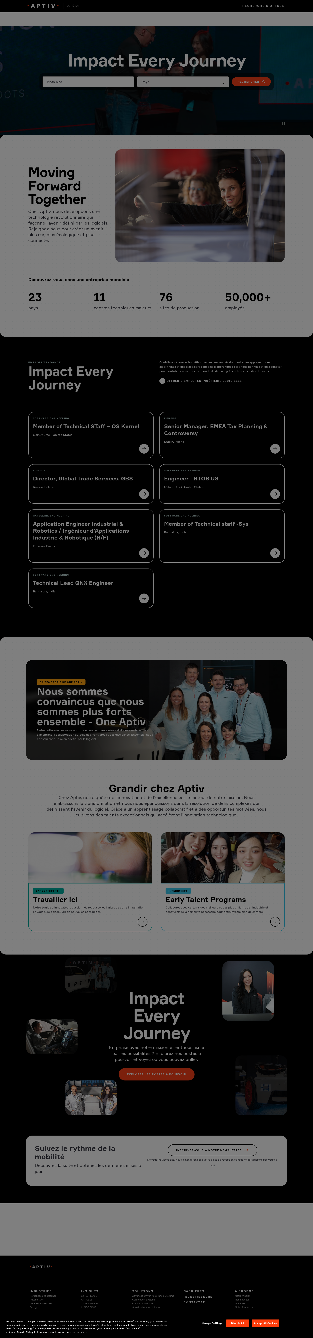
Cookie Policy (25, 1331)
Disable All (237, 1323)
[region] (156, 1323)
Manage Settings (212, 1323)
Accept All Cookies (265, 1323)
